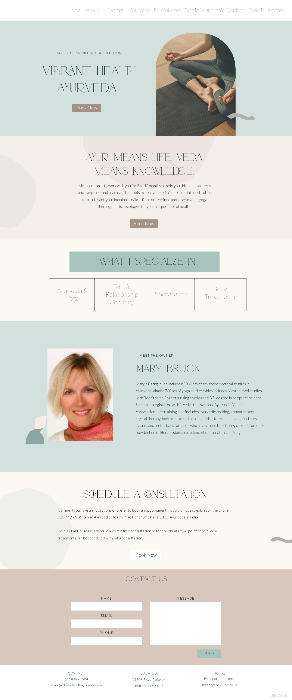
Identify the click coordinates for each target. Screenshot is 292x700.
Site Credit (279, 695)
